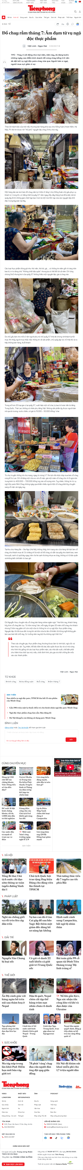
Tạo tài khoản (23, 727)
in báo (67, 24)
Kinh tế (15, 17)
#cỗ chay (41, 681)
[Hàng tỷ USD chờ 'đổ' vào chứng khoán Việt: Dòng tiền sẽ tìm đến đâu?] (9, 771)
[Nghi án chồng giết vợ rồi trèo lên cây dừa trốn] (14, 907)
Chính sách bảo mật (21, 1146)
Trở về (4, 86)
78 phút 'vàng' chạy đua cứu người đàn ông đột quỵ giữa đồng (40, 1068)
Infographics (24, 1097)
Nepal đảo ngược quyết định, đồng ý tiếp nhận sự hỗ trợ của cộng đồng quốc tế (72, 1031)
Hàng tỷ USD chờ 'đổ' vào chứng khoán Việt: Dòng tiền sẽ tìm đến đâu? (9, 783)
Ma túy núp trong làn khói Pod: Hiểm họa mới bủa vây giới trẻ (13, 1068)
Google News (77, 24)
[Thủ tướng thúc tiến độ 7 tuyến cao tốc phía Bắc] (68, 866)
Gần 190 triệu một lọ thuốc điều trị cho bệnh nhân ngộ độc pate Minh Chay (43, 707)
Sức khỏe (38, 17)
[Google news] (69, 1138)
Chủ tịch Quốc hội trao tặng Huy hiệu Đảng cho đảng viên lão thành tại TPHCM (41, 882)
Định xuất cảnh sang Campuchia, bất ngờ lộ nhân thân (66, 922)
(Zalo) (60, 1124)
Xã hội (9, 17)
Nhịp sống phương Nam (58, 1116)
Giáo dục (5, 1112)
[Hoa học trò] (78, 1087)
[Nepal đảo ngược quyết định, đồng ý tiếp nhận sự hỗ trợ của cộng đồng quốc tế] (72, 1019)
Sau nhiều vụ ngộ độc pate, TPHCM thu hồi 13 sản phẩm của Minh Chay (32, 699)
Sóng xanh (23, 17)
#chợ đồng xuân (26, 681)
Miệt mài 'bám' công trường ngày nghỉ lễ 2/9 (25, 836)
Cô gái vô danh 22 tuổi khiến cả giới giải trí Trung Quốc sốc (41, 963)
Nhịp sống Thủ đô (40, 1116)
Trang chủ (3, 17)
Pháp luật (61, 17)
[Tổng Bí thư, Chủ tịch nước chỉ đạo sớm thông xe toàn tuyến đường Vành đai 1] (14, 866)
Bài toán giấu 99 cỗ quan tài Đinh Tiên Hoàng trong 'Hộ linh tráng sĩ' (67, 963)
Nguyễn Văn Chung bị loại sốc (13, 959)
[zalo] (63, 1138)
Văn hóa (37, 1108)
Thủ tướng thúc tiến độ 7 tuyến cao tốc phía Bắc (68, 879)
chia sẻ (58, 24)
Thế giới (46, 17)
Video (4, 1094)
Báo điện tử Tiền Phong (41, 9)
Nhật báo (22, 1094)
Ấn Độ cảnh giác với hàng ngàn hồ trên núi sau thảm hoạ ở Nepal (14, 1001)
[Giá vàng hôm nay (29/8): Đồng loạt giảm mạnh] (44, 825)
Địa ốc (31, 17)
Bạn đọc (53, 1112)
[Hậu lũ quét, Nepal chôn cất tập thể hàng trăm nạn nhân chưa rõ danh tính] (41, 985)
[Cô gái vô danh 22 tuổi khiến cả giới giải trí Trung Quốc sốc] (41, 948)
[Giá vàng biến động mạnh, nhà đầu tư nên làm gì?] (44, 771)
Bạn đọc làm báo (14, 1164)
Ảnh (36, 1094)
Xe (19, 1108)
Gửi (71, 740)
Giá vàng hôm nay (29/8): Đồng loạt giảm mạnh (44, 836)
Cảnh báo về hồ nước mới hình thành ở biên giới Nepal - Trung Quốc (30, 1031)
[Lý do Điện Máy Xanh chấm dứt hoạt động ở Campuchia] (44, 802)
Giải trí (9, 937)
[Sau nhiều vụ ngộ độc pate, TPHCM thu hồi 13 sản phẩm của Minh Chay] (69, 699)
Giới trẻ (53, 17)
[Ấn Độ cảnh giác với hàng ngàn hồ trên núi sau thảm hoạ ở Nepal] (14, 985)
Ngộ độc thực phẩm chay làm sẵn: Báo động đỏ (30, 713)
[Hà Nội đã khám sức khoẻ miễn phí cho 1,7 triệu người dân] (68, 1053)
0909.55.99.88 (52, 1124)
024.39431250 (9, 1127)
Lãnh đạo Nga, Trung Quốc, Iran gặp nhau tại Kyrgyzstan (51, 1030)
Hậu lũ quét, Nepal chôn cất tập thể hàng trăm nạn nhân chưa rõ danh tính (40, 1002)
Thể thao (69, 17)
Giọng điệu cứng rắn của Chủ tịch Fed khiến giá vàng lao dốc (25, 813)
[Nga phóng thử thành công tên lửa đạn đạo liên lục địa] (10, 1019)
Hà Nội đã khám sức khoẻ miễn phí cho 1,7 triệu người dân (68, 1067)
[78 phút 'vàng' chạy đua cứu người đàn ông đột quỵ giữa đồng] (41, 1053)
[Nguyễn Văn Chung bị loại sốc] (14, 948)
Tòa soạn (6, 1121)
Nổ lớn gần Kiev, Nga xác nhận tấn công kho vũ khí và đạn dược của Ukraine (68, 1002)
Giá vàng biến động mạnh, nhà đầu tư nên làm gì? (43, 781)
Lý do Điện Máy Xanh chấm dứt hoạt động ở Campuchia (43, 813)
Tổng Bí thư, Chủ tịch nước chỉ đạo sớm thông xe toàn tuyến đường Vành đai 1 (13, 882)
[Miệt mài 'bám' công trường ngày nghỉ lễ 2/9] (26, 825)
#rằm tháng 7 (54, 681)
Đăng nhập (9, 727)
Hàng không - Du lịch (9, 1116)
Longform (6, 1097)
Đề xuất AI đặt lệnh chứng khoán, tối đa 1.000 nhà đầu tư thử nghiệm (8, 813)
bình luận (72, 24)
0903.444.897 (9, 1137)
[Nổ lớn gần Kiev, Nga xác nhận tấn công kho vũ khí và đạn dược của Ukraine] (68, 985)
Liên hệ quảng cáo (52, 1121)
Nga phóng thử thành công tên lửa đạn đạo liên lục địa (10, 1030)
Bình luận (4, 80)
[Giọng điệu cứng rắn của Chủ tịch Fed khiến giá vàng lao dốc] (26, 802)
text (63, 24)
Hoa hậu (37, 1112)
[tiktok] (57, 1138)
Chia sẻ (4, 68)
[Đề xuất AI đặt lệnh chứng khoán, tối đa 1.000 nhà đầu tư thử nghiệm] (9, 802)
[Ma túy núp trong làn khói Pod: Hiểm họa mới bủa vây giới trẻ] (14, 1053)
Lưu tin (4, 74)
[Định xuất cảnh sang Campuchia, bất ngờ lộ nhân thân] (68, 907)
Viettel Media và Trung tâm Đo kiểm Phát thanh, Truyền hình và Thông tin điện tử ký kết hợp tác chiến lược (25, 786)
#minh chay (11, 681)
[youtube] (80, 1)
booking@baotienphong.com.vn (57, 1127)
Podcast (54, 1094)
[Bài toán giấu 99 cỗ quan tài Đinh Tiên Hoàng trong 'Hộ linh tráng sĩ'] (68, 948)
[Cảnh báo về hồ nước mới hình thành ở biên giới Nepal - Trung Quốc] (31, 1019)
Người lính (77, 17)
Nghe (4, 62)
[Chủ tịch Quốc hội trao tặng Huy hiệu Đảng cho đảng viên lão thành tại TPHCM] (41, 866)
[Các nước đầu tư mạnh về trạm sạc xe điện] (9, 825)
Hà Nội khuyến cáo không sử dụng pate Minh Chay (32, 718)
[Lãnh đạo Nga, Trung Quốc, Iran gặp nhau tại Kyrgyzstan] (52, 1019)
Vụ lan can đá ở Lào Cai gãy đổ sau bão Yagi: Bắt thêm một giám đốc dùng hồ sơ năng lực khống (40, 923)
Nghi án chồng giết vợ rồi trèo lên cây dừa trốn (13, 920)
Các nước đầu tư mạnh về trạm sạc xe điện (8, 836)
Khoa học (21, 1112)
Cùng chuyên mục (14, 763)
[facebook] (76, 1)
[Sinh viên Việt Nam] (65, 1087)
